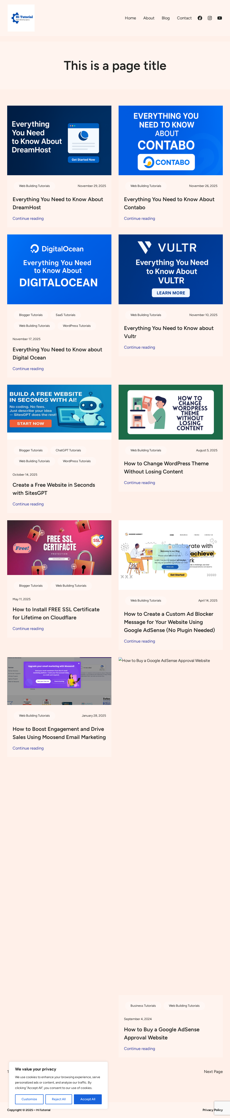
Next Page (213, 1071)
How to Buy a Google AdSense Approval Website (161, 1033)
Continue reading (28, 219)
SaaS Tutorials (65, 315)
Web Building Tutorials (34, 186)
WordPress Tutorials (77, 326)
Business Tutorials (143, 1006)
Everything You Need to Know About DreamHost (58, 203)
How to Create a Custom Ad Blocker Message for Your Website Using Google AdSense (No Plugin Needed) (169, 622)
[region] (58, 1085)
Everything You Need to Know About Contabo (169, 203)
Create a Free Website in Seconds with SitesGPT (54, 489)
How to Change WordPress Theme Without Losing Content (166, 467)
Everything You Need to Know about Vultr (169, 332)
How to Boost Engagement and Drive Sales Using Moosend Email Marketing (59, 733)
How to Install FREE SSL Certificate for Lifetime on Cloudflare (56, 613)
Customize (29, 1099)
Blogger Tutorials (31, 315)
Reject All (59, 1099)
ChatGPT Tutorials (68, 450)
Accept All (87, 1099)
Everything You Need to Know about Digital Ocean (57, 353)
